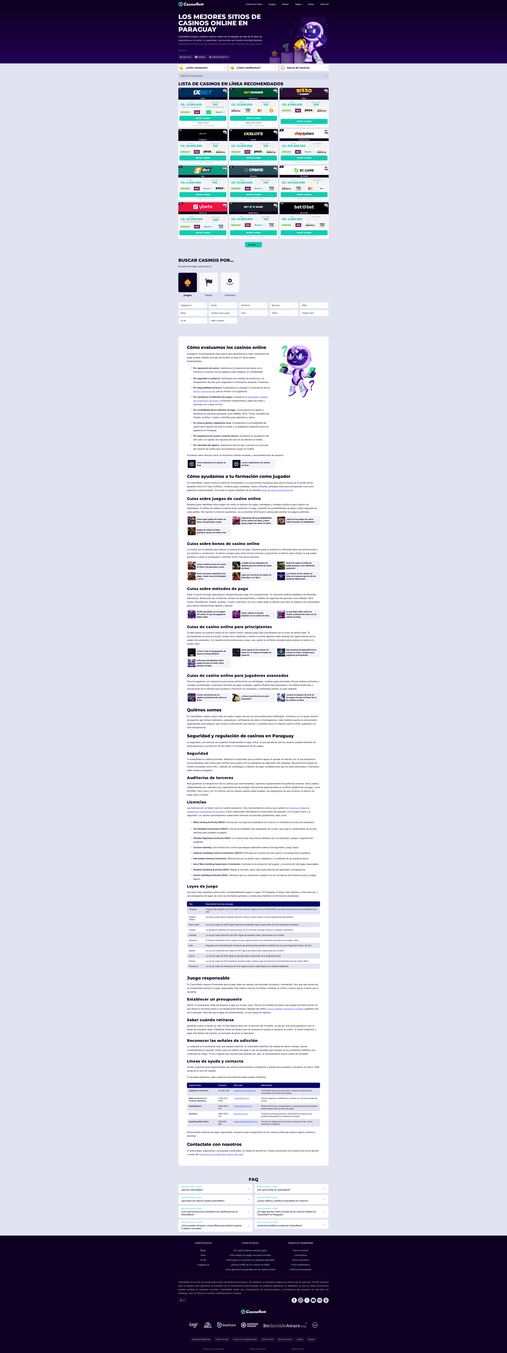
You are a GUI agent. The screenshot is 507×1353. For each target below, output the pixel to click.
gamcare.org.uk (241, 1114)
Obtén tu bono (203, 118)
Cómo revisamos (300, 1259)
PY (181, 1300)
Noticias (324, 4)
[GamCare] (226, 1325)
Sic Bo (203, 1259)
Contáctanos (300, 1255)
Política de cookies (258, 1349)
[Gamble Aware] (285, 1325)
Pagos (298, 4)
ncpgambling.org (241, 1098)
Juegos (272, 4)
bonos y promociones (204, 391)
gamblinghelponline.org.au (245, 1121)
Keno (203, 1255)
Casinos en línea (254, 4)
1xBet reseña (203, 122)
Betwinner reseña (253, 122)
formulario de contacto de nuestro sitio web (221, 1154)
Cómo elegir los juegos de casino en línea (250, 1255)
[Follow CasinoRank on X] (307, 1300)
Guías (311, 4)
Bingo (203, 1250)
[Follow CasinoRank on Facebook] (294, 1300)
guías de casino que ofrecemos (277, 490)
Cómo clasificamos (300, 1264)
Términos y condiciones (213, 1349)
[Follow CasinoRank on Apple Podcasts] (326, 1300)
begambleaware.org (243, 1106)
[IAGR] (193, 1325)
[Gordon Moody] (249, 1325)
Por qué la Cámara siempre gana (250, 1250)
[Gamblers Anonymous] (207, 1325)
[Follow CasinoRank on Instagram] (300, 1300)
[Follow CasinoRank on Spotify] (319, 1300)
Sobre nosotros (300, 1250)
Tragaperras (203, 1264)
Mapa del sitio (297, 1349)
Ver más (252, 244)
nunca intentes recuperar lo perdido (286, 1008)
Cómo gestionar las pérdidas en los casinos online (250, 1269)
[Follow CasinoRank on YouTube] (313, 1300)
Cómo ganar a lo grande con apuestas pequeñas (250, 1259)
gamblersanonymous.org (245, 1090)
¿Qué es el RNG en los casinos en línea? (250, 1264)
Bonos (285, 4)
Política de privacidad (300, 1269)
